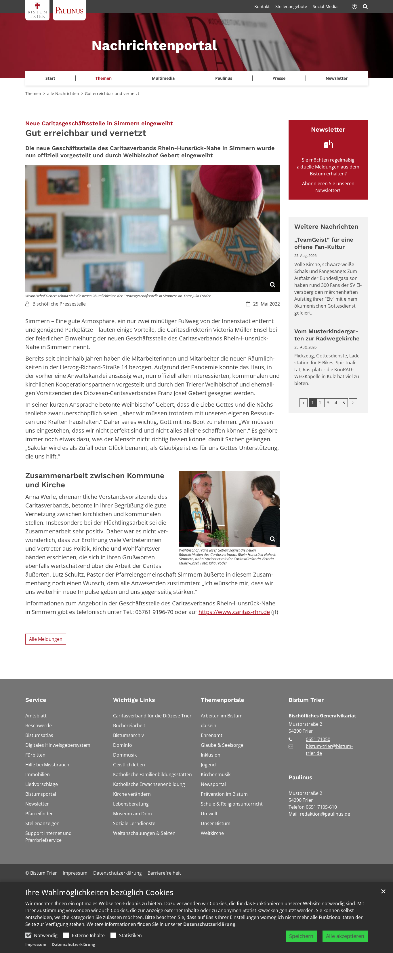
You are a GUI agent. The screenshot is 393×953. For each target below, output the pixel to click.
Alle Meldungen (45, 639)
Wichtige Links (134, 699)
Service (35, 699)
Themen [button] (104, 78)
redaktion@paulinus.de (325, 814)
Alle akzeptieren (345, 936)
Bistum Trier (306, 699)
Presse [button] (278, 78)
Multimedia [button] (163, 78)
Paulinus (300, 777)
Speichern (301, 936)
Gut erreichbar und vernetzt (112, 93)
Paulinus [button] (223, 78)
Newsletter (337, 78)
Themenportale (222, 699)
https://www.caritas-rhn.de (234, 612)
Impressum (35, 944)
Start (50, 78)
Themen (33, 93)
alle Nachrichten (63, 93)
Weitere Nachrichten (326, 226)
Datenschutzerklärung (209, 924)
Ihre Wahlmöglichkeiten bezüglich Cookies (99, 892)
